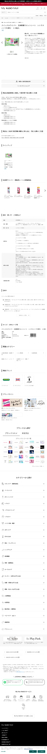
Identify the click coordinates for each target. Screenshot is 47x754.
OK (33, 751)
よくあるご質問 (4, 730)
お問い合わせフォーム (20, 671)
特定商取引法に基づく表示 (6, 744)
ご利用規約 (3, 735)
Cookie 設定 (3, 751)
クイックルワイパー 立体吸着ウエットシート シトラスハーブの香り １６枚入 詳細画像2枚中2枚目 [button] (13, 52)
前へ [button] (2, 42)
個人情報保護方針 (4, 739)
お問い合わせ (4, 732)
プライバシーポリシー (28, 749)
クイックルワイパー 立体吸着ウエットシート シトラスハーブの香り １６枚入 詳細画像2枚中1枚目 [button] (11, 52)
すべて (3, 12)
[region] (23, 750)
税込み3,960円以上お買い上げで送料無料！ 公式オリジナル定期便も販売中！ (23, 1)
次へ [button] (22, 42)
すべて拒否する (41, 751)
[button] (23, 81)
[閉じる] (45, 748)
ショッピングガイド (5, 728)
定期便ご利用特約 (4, 737)
